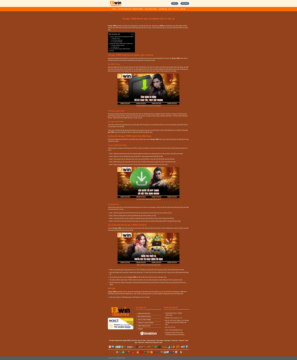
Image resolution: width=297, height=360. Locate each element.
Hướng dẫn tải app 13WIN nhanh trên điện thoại (121, 43)
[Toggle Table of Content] (131, 34)
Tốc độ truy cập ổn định (117, 40)
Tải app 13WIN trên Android (118, 45)
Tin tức (176, 9)
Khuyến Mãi (163, 9)
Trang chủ (110, 12)
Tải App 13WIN (137, 9)
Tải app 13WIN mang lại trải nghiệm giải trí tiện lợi (121, 36)
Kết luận (112, 50)
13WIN (114, 9)
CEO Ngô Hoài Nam (124, 9)
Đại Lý (170, 9)
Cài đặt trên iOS (115, 47)
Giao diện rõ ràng (116, 38)
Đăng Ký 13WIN (120, 297)
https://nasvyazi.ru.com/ (176, 318)
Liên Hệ (182, 9)
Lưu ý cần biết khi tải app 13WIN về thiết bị (120, 49)
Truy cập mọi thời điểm (117, 41)
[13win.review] (115, 3)
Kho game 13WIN (151, 9)
